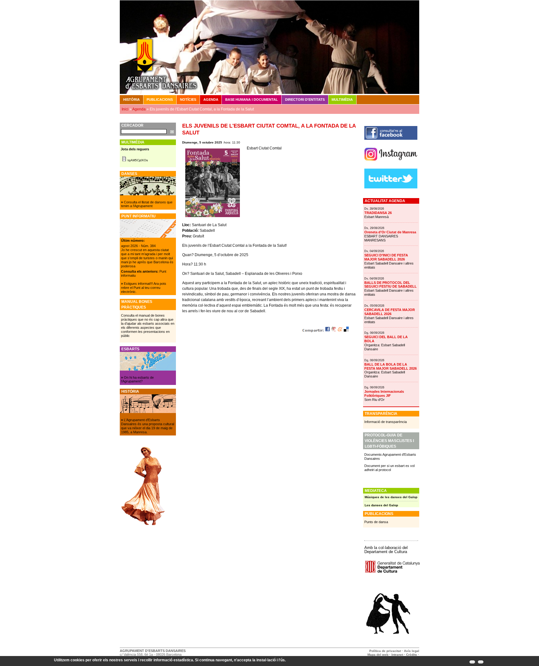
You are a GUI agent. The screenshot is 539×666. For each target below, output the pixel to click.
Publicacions (160, 99)
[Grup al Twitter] (390, 187)
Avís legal (411, 651)
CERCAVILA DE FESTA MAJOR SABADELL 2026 (389, 312)
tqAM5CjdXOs (138, 160)
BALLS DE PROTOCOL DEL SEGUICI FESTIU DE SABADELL (390, 285)
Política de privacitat (385, 651)
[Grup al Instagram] (390, 163)
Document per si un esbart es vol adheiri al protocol (389, 468)
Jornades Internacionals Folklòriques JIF (384, 393)
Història (131, 99)
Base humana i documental (251, 99)
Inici (125, 109)
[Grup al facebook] (390, 138)
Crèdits (412, 654)
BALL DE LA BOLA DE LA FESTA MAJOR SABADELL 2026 (390, 366)
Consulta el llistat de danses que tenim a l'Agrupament (146, 204)
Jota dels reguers (135, 149)
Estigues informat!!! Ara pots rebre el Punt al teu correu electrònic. (143, 288)
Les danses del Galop (381, 505)
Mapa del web (377, 654)
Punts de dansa (376, 522)
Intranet (397, 654)
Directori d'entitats (305, 99)
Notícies (188, 99)
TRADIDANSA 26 (378, 213)
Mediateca (376, 491)
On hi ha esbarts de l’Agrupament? (137, 379)
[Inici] (269, 47)
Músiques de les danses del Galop (391, 497)
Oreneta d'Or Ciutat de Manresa (390, 232)
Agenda (210, 99)
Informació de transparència (385, 422)
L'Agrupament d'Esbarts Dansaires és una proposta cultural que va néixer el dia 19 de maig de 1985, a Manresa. (147, 426)
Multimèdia (342, 99)
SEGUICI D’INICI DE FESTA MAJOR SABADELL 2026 (386, 257)
